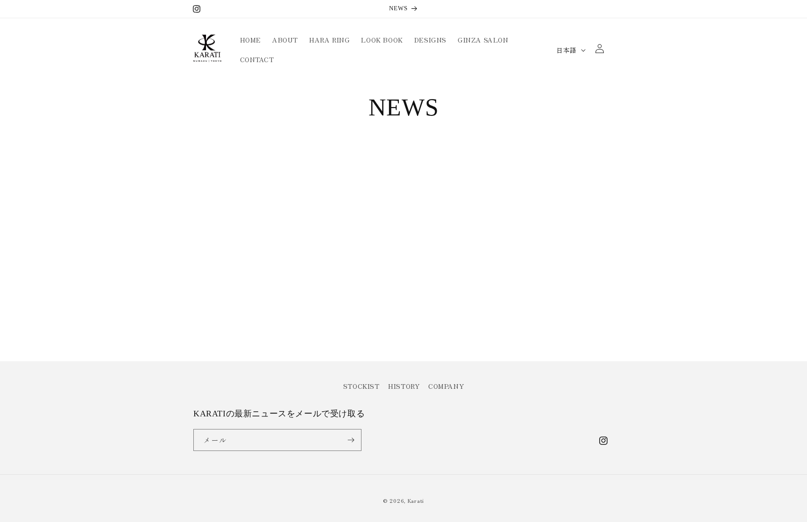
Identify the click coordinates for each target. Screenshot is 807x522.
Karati (416, 500)
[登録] (350, 440)
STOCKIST (361, 386)
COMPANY (446, 386)
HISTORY (403, 386)
